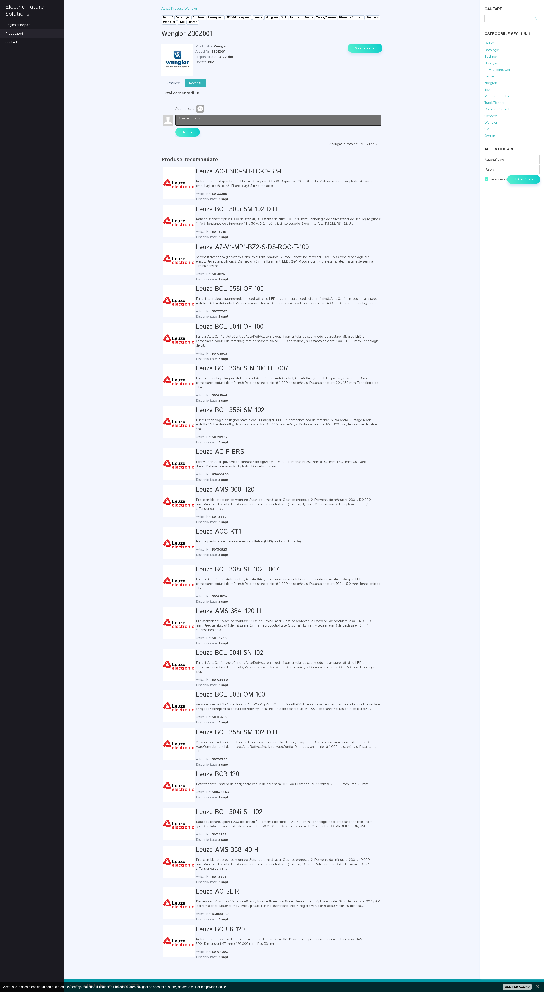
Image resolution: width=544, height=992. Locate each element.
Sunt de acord (517, 986)
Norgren (490, 83)
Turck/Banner (494, 103)
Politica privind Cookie (210, 987)
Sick (487, 89)
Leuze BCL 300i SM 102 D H (236, 209)
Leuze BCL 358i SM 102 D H (237, 732)
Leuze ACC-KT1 (218, 531)
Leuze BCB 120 (217, 774)
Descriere (173, 83)
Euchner (490, 57)
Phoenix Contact (496, 109)
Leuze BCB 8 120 (220, 929)
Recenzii (195, 83)
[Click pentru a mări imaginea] (177, 60)
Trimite (187, 132)
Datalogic (491, 50)
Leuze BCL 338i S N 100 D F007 (242, 368)
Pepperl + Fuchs (496, 96)
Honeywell (492, 63)
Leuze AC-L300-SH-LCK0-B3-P (240, 171)
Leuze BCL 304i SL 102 (229, 812)
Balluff (489, 43)
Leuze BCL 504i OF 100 (230, 326)
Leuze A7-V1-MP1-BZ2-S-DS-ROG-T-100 (252, 247)
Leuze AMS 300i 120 (225, 489)
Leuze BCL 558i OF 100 (230, 289)
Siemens (490, 116)
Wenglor (490, 122)
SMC (488, 129)
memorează (498, 179)
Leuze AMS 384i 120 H (228, 611)
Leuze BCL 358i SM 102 (230, 410)
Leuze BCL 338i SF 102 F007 (237, 569)
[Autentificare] (200, 109)
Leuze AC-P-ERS (220, 452)
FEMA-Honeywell (497, 70)
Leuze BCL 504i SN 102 (229, 653)
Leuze (489, 76)
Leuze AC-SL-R (217, 891)
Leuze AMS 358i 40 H (227, 850)
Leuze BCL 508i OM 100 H (234, 694)
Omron (489, 136)
